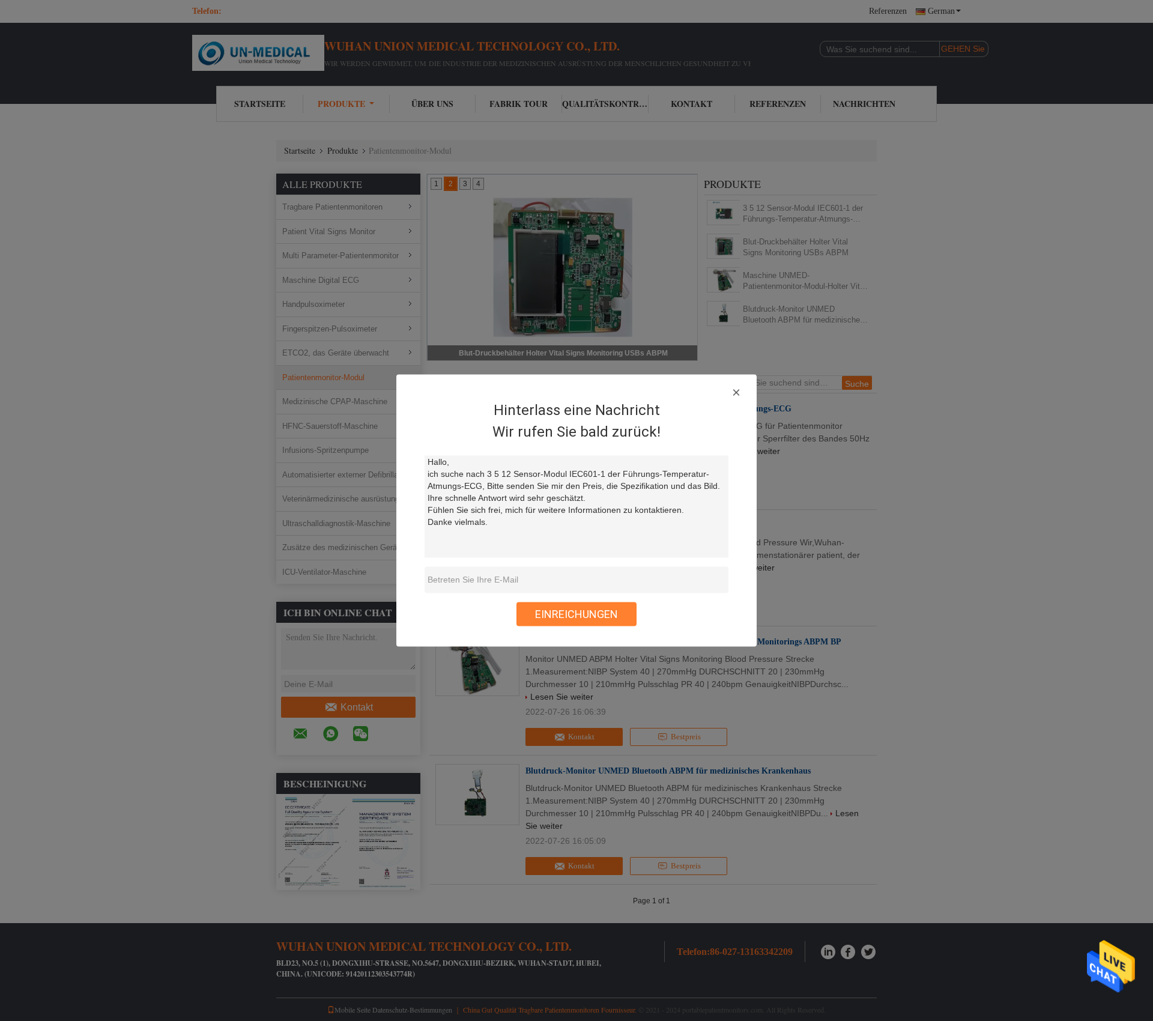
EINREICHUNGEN (576, 614)
